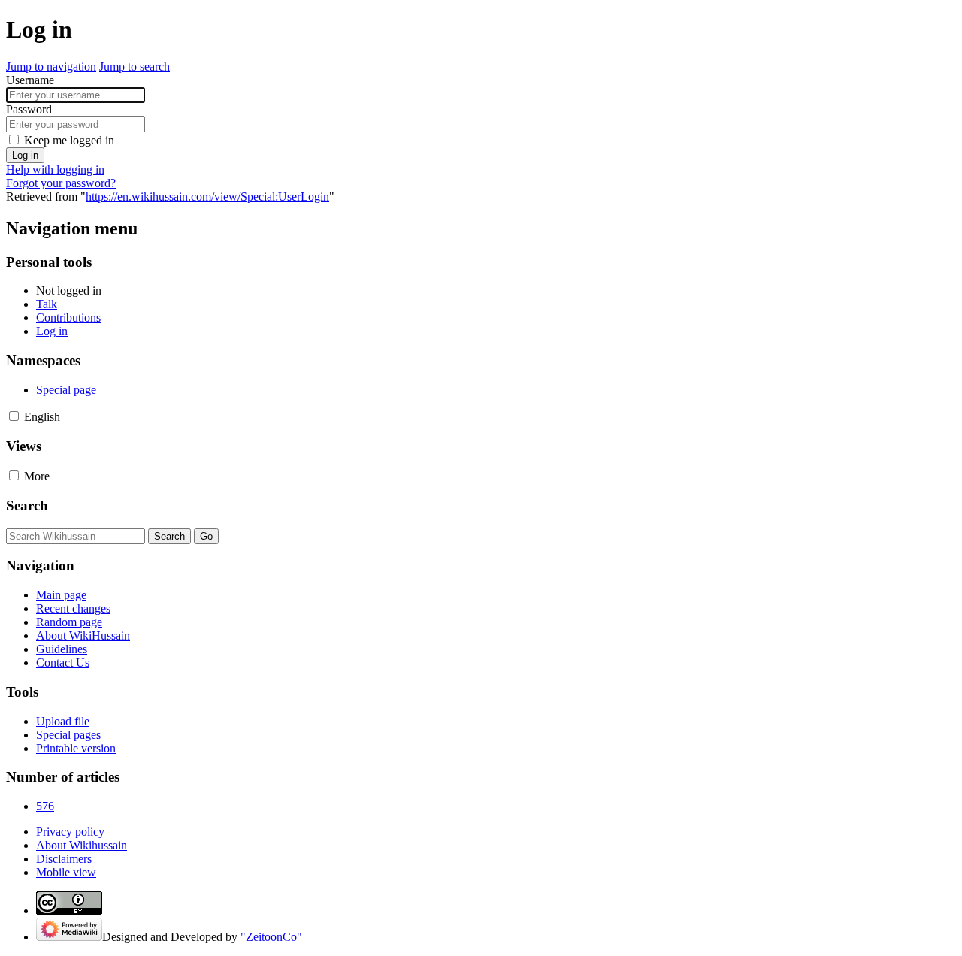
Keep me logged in (69, 140)
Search (27, 505)
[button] (14, 416)
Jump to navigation (51, 66)
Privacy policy (70, 831)
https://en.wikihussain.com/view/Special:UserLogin (207, 196)
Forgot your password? (61, 183)
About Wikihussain (81, 845)
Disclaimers (64, 858)
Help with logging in (55, 169)
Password (29, 109)
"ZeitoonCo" (271, 936)
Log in (25, 155)
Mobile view (66, 872)
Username (30, 80)
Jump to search (134, 66)
